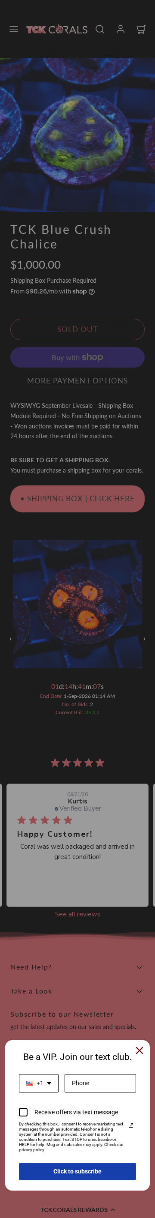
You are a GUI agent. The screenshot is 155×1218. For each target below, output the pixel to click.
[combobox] (39, 1083)
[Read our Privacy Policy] (131, 1125)
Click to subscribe (77, 1171)
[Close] (139, 1050)
